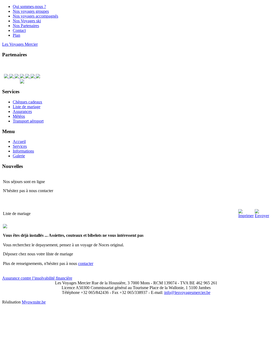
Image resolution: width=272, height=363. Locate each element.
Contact (19, 30)
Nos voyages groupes (31, 11)
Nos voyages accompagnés (35, 16)
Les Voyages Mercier (20, 44)
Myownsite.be (34, 302)
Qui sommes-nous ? (29, 6)
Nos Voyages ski (27, 21)
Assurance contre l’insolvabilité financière (37, 278)
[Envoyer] (262, 215)
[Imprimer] (246, 215)
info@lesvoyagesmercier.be (187, 292)
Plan (16, 35)
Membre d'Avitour (258, 13)
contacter (85, 263)
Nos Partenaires (26, 25)
